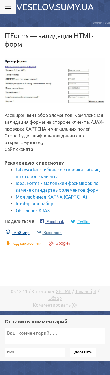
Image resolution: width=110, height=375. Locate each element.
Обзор (55, 298)
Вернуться (101, 22)
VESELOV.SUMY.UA (54, 7)
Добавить (83, 352)
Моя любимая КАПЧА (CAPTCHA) (51, 196)
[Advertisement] (55, 265)
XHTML (63, 291)
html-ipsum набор (34, 203)
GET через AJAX (33, 210)
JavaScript (85, 291)
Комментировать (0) (55, 305)
